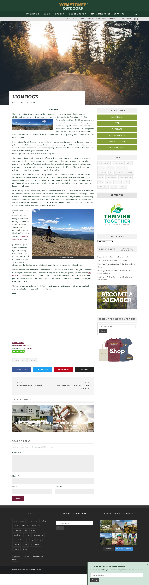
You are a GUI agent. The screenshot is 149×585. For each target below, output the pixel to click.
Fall (24, 360)
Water (126, 182)
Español (119, 14)
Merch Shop (101, 19)
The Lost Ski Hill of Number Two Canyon (112, 261)
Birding (101, 168)
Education (102, 172)
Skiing (101, 182)
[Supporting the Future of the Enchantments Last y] (130, 526)
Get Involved (77, 14)
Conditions (112, 19)
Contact (90, 19)
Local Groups (126, 19)
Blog (47, 14)
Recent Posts (107, 249)
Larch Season (111, 177)
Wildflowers (103, 186)
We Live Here (72, 19)
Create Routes (18, 343)
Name (15, 476)
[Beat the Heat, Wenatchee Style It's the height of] (106, 526)
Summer (32, 360)
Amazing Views (104, 163)
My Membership (101, 14)
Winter (122, 186)
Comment (17, 452)
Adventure (117, 117)
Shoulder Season (125, 177)
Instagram (135, 19)
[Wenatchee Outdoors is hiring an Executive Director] (118, 526)
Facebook (138, 19)
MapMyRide (28, 349)
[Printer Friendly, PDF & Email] (18, 352)
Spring (109, 182)
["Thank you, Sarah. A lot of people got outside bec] (118, 539)
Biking (17, 360)
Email (15, 487)
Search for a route (21, 346)
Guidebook (32, 14)
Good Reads (128, 172)
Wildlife (114, 186)
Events (59, 14)
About (81, 19)
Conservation (122, 168)
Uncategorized (117, 141)
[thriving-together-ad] (117, 229)
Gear (117, 123)
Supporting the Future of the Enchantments (113, 257)
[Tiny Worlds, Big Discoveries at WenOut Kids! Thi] (130, 539)
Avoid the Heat (118, 163)
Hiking (101, 177)
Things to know (117, 135)
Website (58, 487)
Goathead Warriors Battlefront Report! (73, 385)
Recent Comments (127, 249)
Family (118, 172)
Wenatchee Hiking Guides (21, 556)
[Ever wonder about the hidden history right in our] (106, 539)
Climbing (110, 168)
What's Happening (117, 148)
